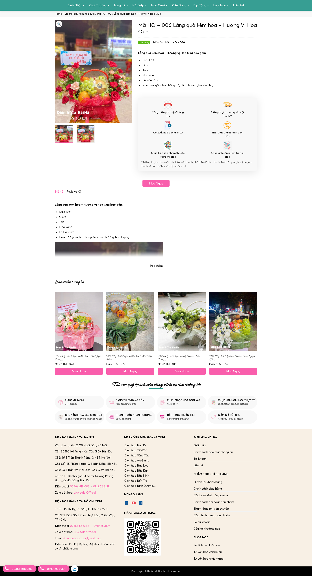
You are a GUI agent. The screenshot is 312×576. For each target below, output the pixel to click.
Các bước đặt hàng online (211, 495)
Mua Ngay (156, 183)
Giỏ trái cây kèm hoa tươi (79, 13)
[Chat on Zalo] (74, 568)
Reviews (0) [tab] (73, 191)
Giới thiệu (200, 445)
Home (58, 13)
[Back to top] (305, 569)
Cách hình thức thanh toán (212, 515)
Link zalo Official (85, 492)
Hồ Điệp (138, 5)
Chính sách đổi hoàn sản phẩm (214, 502)
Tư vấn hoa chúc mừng (209, 558)
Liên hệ (198, 465)
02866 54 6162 (79, 525)
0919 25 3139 (101, 486)
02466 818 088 (79, 486)
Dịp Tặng (199, 5)
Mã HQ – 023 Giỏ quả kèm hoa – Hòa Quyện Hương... (78, 357)
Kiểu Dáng (179, 5)
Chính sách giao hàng (208, 488)
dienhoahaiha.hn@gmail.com (82, 538)
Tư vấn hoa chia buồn (208, 552)
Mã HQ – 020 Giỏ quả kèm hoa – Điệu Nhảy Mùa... (129, 357)
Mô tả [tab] (59, 191)
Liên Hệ (238, 5)
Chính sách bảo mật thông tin (213, 452)
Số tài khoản (202, 522)
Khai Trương (98, 5)
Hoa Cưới (158, 5)
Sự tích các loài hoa (207, 545)
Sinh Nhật (75, 5)
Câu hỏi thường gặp (207, 528)
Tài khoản (200, 458)
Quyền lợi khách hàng (208, 482)
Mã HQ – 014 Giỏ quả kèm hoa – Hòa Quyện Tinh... (232, 357)
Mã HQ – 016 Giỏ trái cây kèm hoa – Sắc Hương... (179, 357)
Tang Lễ (119, 5)
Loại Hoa (219, 5)
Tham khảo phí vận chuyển (211, 508)
